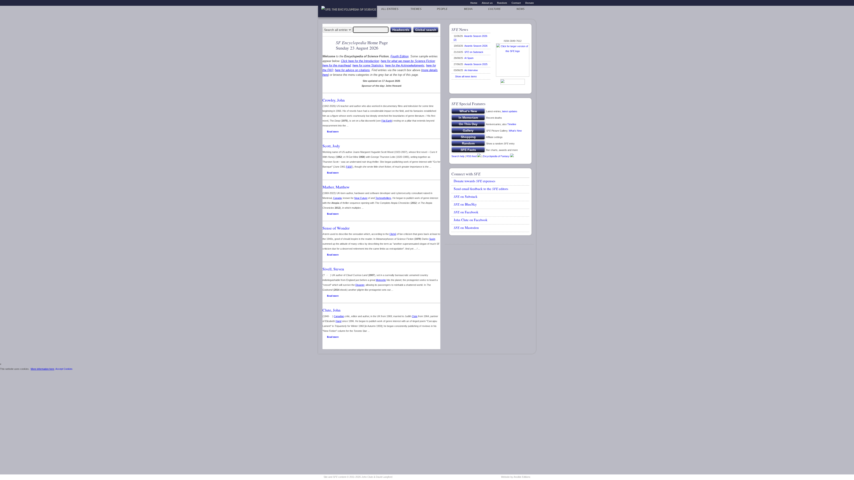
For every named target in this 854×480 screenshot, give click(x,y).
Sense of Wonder (336, 228)
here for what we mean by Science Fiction (408, 61)
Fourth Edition (400, 56)
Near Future (360, 198)
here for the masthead (336, 65)
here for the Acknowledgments (404, 65)
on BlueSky (465, 204)
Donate (529, 3)
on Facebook (466, 212)
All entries (390, 9)
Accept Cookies (64, 369)
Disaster (359, 285)
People (442, 9)
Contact (516, 3)
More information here (42, 369)
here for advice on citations (352, 70)
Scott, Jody (331, 145)
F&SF (349, 166)
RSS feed (471, 156)
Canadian (339, 316)
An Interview (471, 70)
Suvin (432, 239)
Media (468, 9)
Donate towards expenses (474, 181)
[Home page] (347, 11)
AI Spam (468, 58)
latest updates (509, 111)
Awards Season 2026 (475, 45)
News (521, 9)
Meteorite (381, 280)
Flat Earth (386, 120)
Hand (338, 321)
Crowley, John (333, 100)
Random (502, 3)
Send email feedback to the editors (481, 188)
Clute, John (331, 310)
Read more (333, 131)
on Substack (473, 52)
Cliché (392, 234)
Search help (457, 156)
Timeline (511, 124)
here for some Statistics (367, 65)
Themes (416, 9)
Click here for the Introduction (360, 61)
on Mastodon (466, 227)
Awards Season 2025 (475, 64)
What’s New (515, 130)
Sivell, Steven (333, 269)
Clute (414, 316)
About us (487, 3)
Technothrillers (383, 198)
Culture (494, 9)
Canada (337, 198)
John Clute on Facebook (470, 220)
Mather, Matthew (336, 187)
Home (473, 3)
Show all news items (465, 76)
